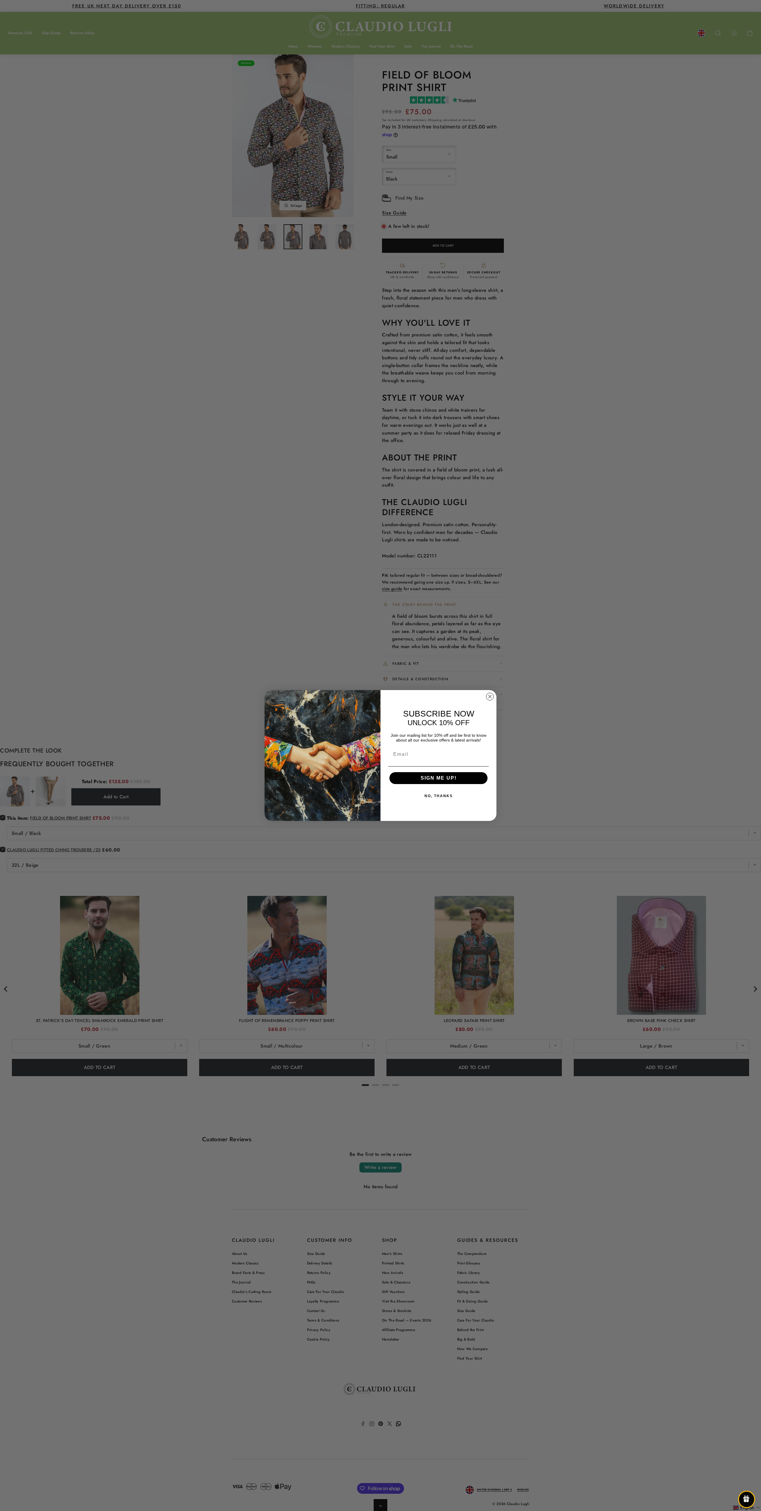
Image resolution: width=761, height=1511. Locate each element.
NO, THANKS (438, 796)
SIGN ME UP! (439, 777)
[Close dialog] (489, 696)
